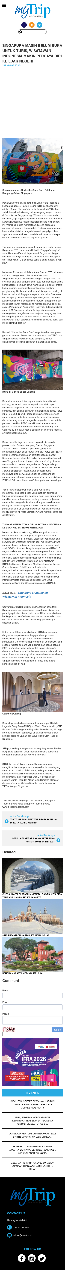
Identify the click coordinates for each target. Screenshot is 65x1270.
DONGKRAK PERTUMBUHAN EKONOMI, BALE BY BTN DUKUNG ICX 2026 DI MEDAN (32, 1135)
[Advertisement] (32, 101)
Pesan (5, 1013)
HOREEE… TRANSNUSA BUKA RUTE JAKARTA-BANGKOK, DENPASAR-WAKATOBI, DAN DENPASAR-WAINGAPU (32, 1149)
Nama (5, 990)
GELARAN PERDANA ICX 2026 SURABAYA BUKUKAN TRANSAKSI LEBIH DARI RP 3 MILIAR (32, 1166)
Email (5, 1002)
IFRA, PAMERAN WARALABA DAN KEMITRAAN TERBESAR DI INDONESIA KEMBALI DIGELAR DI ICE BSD (32, 1120)
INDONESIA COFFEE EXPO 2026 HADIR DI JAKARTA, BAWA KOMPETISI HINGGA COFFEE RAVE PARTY (32, 1104)
